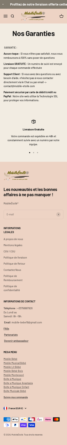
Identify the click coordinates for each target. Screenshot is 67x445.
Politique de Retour (14, 263)
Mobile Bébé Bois (13, 370)
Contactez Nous (12, 269)
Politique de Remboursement (13, 277)
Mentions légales (13, 245)
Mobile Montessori (14, 375)
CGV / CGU (9, 251)
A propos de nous (13, 239)
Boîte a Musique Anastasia (18, 383)
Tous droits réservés (33, 434)
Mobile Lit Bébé (12, 367)
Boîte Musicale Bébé (15, 391)
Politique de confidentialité (12, 288)
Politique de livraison (15, 257)
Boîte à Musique (12, 379)
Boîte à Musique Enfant (16, 387)
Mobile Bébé (10, 358)
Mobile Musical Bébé (15, 363)
